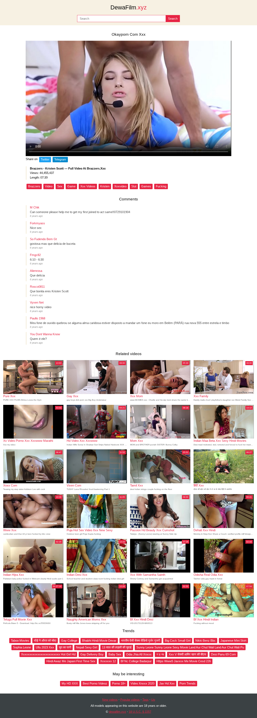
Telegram (60, 159)
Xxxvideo (120, 186)
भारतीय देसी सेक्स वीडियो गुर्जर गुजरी (140, 640)
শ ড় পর (160, 654)
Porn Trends (187, 683)
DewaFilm (128, 7)
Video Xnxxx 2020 (142, 683)
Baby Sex (114, 654)
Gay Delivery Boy (92, 654)
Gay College (69, 640)
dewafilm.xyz (117, 711)
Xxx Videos (87, 186)
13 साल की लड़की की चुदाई (117, 647)
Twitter (45, 159)
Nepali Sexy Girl (86, 647)
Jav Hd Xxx (167, 683)
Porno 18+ (119, 683)
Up (153, 699)
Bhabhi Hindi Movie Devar (99, 640)
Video (48, 186)
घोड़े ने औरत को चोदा (45, 640)
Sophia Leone (22, 647)
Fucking (161, 186)
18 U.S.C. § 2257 (140, 711)
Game (71, 186)
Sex (59, 186)
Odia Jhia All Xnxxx (139, 654)
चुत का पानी (65, 647)
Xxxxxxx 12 (108, 661)
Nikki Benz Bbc (205, 640)
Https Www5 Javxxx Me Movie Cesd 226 (183, 661)
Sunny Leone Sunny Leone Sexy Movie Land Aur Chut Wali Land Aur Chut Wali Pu (190, 647)
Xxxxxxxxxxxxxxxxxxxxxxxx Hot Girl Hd (48, 654)
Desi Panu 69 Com (223, 654)
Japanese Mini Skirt (233, 640)
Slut (133, 186)
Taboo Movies (20, 640)
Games (146, 186)
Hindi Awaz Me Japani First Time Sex (70, 661)
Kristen (104, 186)
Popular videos (130, 699)
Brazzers (34, 186)
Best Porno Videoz (95, 683)
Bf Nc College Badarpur (136, 661)
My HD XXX (70, 683)
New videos (110, 699)
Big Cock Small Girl (178, 640)
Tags (145, 699)
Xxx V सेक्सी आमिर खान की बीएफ (187, 654)
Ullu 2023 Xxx (45, 647)
